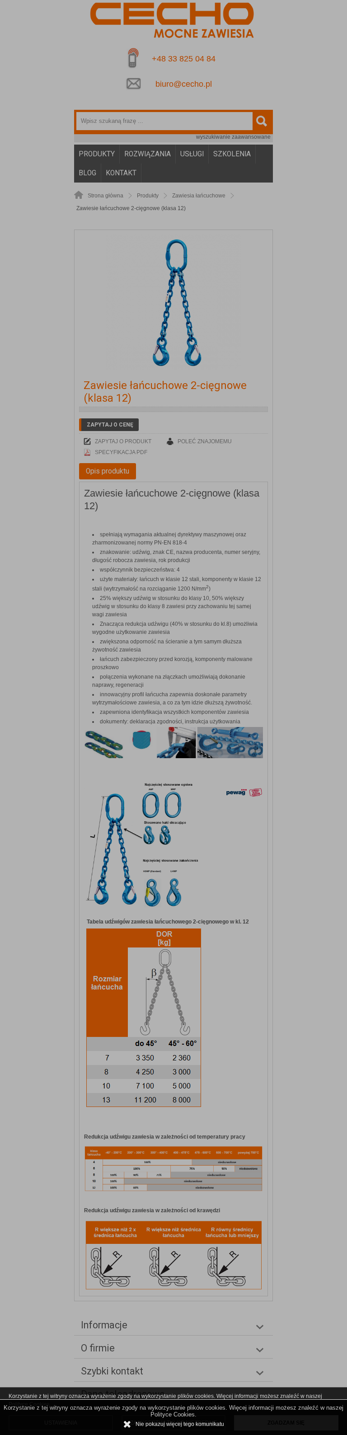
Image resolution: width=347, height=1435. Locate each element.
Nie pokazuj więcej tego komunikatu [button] (180, 1424)
